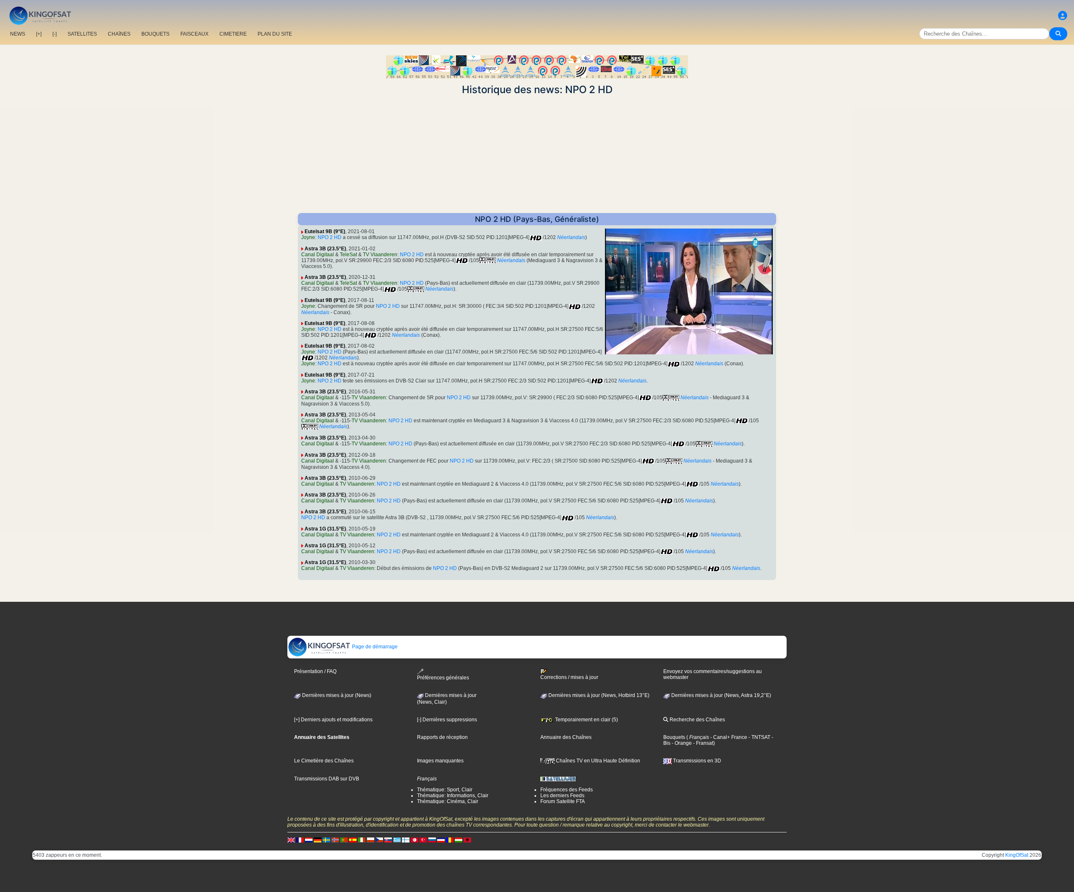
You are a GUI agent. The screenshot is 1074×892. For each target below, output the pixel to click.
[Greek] (397, 840)
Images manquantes (440, 761)
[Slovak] (388, 840)
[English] (291, 840)
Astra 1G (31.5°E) (325, 529)
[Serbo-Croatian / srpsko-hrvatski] (441, 840)
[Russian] (432, 840)
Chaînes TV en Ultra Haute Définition (597, 761)
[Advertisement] (537, 154)
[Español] (353, 840)
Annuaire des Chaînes (566, 737)
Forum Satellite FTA (562, 801)
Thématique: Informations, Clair (452, 795)
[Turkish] (423, 840)
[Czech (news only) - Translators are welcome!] (379, 840)
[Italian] (361, 840)
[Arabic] (414, 840)
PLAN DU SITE (275, 34)
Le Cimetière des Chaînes (324, 761)
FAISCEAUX (194, 34)
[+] (39, 34)
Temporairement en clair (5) (586, 720)
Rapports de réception (442, 737)
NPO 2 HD (329, 237)
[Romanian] (450, 840)
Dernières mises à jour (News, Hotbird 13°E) (598, 695)
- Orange (681, 743)
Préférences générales (443, 678)
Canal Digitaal (317, 254)
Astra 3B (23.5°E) (325, 249)
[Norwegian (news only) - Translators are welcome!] (335, 840)
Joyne (308, 237)
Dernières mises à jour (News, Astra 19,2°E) (720, 695)
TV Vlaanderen (380, 254)
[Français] (300, 840)
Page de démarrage (374, 647)
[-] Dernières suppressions (447, 720)
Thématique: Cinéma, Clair (447, 801)
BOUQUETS (155, 34)
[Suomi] (405, 840)
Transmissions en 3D (696, 761)
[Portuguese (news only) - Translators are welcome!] (344, 840)
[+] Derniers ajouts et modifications (333, 720)
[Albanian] (467, 840)
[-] (54, 34)
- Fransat (702, 743)
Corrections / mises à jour (569, 677)
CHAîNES (119, 34)
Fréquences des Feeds (566, 790)
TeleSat (348, 254)
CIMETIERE (233, 34)
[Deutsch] (317, 840)
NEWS (17, 34)
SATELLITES (82, 34)
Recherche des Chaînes (696, 720)
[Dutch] (309, 840)
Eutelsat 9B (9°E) (325, 231)
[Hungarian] (458, 840)
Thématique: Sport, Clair (444, 790)
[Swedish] (326, 840)
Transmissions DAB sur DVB (326, 779)
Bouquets (674, 737)
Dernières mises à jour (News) (336, 695)
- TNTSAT (758, 737)
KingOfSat (1016, 855)
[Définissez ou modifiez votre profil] (1062, 15)
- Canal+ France (728, 737)
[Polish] (370, 840)
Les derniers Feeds (562, 795)
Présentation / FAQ (315, 671)
